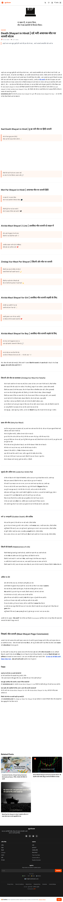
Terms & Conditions (19, 884)
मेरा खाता (3, 860)
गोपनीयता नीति (35, 850)
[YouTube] (33, 836)
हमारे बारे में (34, 847)
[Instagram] (29, 836)
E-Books (3, 852)
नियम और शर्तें (34, 852)
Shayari (3, 30)
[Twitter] (36, 836)
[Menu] (60, 2)
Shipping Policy (37, 884)
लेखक (2, 847)
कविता (2, 845)
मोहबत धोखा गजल (6, 659)
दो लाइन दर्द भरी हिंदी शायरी (53, 656)
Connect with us (36, 857)
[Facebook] (26, 836)
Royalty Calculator (36, 860)
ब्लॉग (2, 857)
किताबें (2, 850)
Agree (59, 899)
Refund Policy (29, 884)
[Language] (45, 2)
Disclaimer (44, 884)
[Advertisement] (31, 57)
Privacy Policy (10, 884)
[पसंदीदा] (48, 2)
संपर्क (33, 845)
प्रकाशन (2, 855)
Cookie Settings (52, 884)
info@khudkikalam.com (32, 879)
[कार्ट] (52, 2)
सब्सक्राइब (58, 870)
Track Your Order (36, 855)
